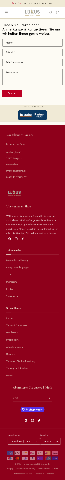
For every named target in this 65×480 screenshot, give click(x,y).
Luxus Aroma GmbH (31, 464)
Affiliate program (14, 346)
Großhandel (12, 332)
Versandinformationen (17, 325)
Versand (50, 473)
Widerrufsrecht (44, 468)
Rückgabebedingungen (17, 267)
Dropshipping (13, 339)
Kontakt (10, 289)
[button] (6, 12)
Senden (12, 93)
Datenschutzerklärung (17, 260)
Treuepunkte (12, 296)
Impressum (11, 281)
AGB (8, 274)
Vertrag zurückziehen (17, 368)
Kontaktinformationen (23, 473)
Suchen (10, 318)
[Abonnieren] (48, 398)
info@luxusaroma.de (16, 170)
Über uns (10, 354)
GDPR (9, 375)
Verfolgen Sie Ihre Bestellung (20, 361)
